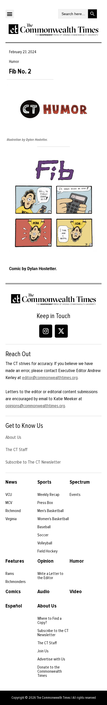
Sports (44, 482)
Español (13, 606)
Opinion (45, 561)
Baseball (44, 527)
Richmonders (15, 581)
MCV (8, 502)
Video (76, 591)
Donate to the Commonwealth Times (49, 671)
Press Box (45, 502)
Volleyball (44, 543)
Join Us (43, 651)
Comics (13, 591)
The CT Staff (16, 449)
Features (14, 561)
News (11, 482)
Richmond (13, 510)
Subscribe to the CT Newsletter (53, 632)
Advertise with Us (51, 659)
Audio (43, 591)
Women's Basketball (53, 518)
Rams (9, 573)
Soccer (42, 535)
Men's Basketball (50, 510)
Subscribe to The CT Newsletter (33, 462)
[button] (9, 14)
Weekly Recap (48, 494)
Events (75, 494)
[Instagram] (45, 331)
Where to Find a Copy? (49, 620)
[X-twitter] (61, 331)
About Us (13, 437)
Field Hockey (47, 551)
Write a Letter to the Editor (50, 575)
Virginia (11, 518)
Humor (77, 561)
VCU (8, 494)
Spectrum (80, 482)
